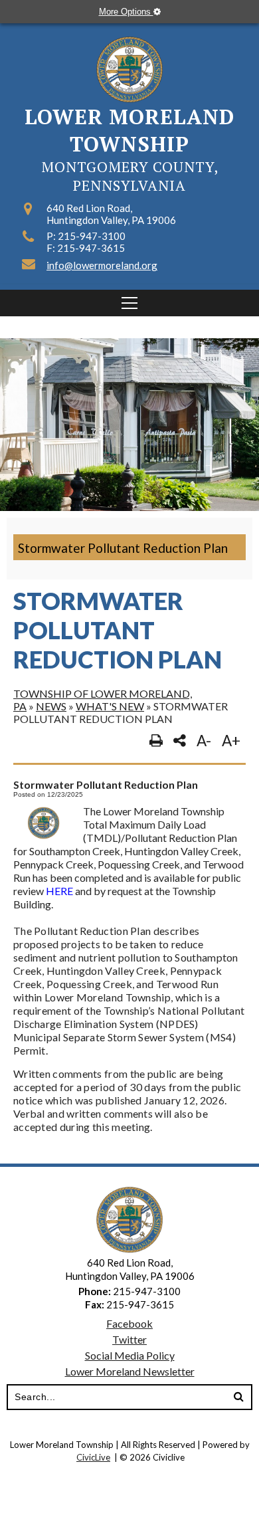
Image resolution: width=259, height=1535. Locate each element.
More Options (126, 12)
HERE (60, 890)
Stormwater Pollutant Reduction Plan (123, 548)
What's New (110, 706)
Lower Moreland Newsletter (130, 1371)
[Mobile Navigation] (129, 303)
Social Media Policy (130, 1355)
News (51, 706)
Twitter (129, 1339)
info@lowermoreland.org (101, 265)
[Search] (238, 1397)
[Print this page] (156, 741)
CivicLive (93, 1457)
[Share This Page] (179, 741)
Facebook (129, 1323)
